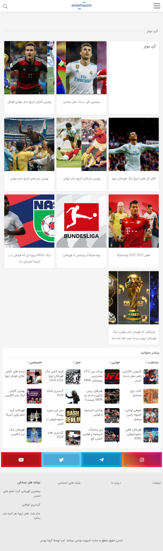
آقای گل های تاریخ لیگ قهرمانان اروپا (134, 178)
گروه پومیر (46, 540)
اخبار (77, 362)
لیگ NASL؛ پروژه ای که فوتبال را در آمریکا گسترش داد (29, 258)
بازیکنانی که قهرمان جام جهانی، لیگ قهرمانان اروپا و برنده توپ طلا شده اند (133, 335)
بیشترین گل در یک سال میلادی (81, 101)
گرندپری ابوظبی (31, 504)
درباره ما (116, 483)
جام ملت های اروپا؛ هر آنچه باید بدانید (21, 515)
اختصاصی (35, 362)
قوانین (115, 362)
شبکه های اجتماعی (69, 483)
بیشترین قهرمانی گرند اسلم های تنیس (21, 493)
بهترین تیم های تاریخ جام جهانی (29, 178)
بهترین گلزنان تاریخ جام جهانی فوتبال (29, 101)
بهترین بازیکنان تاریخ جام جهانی (81, 178)
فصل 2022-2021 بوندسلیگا (133, 255)
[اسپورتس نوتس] (81, 5)
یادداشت (152, 362)
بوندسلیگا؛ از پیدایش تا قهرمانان (81, 255)
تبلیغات (156, 483)
